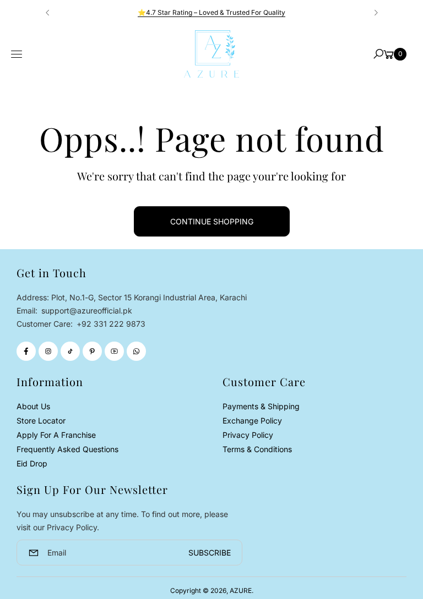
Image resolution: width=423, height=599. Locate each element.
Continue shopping (211, 221)
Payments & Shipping (261, 406)
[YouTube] (114, 351)
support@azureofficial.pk (85, 310)
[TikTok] (70, 351)
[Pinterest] (92, 351)
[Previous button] (48, 12)
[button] (378, 54)
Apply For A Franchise (56, 434)
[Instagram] (48, 351)
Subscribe (209, 552)
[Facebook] (26, 351)
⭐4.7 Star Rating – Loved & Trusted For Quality (211, 12)
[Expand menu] (16, 54)
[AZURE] (211, 54)
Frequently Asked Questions (67, 449)
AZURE (241, 590)
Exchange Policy (252, 420)
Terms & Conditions (257, 449)
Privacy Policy (248, 434)
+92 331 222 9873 (111, 323)
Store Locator (41, 420)
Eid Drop (32, 463)
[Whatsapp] (136, 351)
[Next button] (375, 12)
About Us (33, 406)
